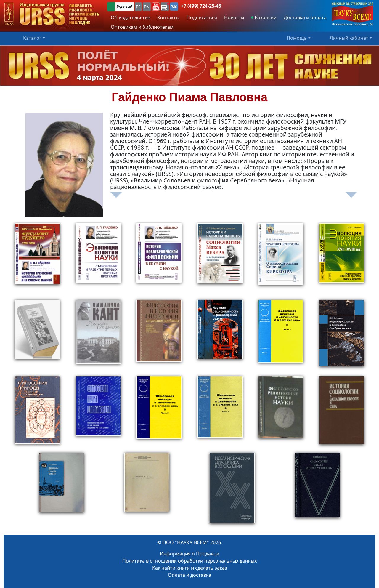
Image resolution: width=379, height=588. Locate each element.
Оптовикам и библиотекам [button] (142, 27)
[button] (156, 6)
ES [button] (138, 6)
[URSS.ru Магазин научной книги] (52, 14)
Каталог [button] (32, 38)
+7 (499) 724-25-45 (201, 6)
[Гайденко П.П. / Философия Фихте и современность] (317, 491)
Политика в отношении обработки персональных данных (189, 560)
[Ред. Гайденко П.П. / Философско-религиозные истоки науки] (280, 413)
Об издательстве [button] (130, 17)
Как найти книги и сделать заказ (189, 568)
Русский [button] (125, 6)
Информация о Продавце (189, 553)
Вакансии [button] (265, 17)
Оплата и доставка (189, 575)
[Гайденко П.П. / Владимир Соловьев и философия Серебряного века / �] (341, 337)
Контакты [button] (168, 17)
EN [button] (147, 6)
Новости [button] (234, 17)
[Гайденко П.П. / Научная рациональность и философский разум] (220, 337)
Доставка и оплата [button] (305, 17)
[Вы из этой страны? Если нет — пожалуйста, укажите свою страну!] (111, 6)
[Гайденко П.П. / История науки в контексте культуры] (146, 491)
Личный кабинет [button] (349, 38)
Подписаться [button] (202, 17)
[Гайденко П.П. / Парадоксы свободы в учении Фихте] (61, 491)
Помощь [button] (297, 38)
